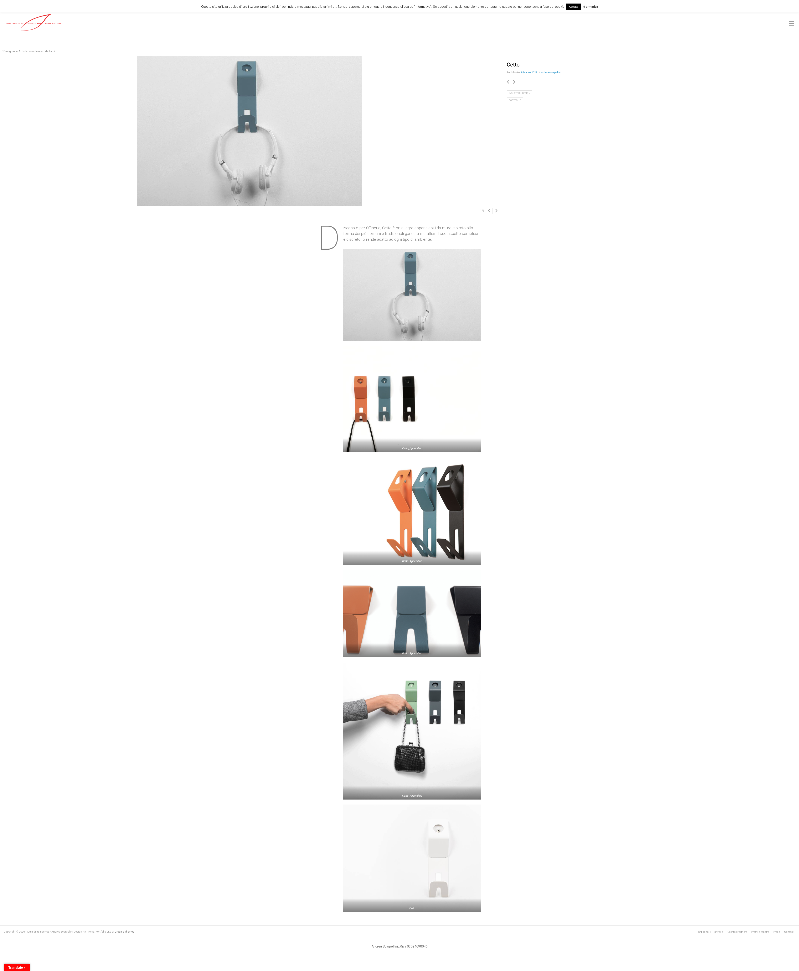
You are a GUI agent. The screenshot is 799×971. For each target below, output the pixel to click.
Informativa (590, 7)
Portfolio (515, 100)
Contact (789, 932)
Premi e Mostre (760, 932)
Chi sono (703, 932)
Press (776, 932)
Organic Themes (124, 931)
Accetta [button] (573, 6)
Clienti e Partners (737, 932)
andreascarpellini (551, 72)
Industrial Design (519, 93)
